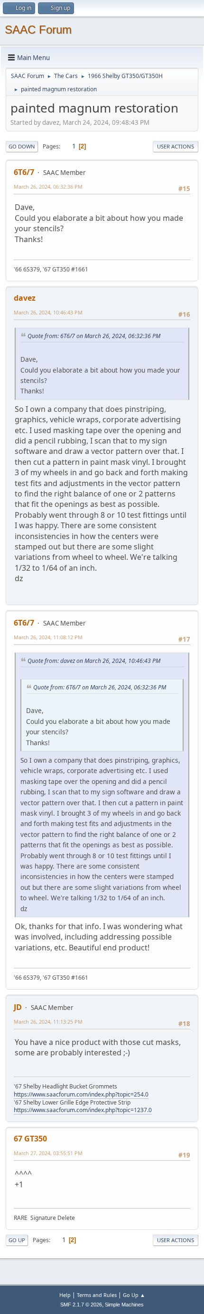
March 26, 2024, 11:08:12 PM (48, 637)
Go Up (17, 1240)
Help (65, 1294)
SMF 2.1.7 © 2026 (81, 1304)
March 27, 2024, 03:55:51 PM (48, 1153)
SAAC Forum (38, 29)
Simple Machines (124, 1304)
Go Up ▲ (134, 1294)
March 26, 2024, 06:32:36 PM (48, 186)
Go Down (22, 146)
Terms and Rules (97, 1294)
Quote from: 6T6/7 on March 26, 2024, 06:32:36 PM (94, 336)
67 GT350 (30, 1138)
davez (25, 298)
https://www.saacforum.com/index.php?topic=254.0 (81, 1094)
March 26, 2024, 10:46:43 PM (48, 312)
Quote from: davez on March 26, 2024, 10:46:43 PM (94, 661)
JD (18, 1007)
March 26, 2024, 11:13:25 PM (48, 1021)
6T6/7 (24, 172)
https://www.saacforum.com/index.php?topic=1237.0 (83, 1110)
